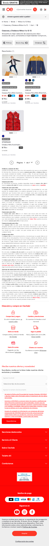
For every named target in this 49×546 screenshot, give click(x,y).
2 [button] (14, 78)
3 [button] (16, 78)
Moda (13, 22)
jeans (34, 185)
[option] (24, 2)
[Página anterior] (11, 163)
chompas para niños (8, 265)
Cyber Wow (33, 219)
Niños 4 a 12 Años (24, 22)
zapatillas (43, 185)
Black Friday (36, 297)
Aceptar (24, 533)
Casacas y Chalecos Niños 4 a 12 (16, 25)
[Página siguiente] (37, 163)
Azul (32, 25)
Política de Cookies (29, 527)
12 (37, 25)
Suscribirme (11, 421)
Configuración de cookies (24, 541)
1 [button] (10, 78)
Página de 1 (23, 163)
